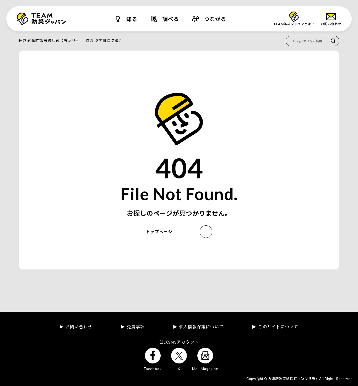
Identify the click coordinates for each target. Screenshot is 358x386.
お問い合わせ (79, 326)
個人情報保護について (201, 326)
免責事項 (136, 326)
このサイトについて (278, 326)
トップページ (159, 231)
